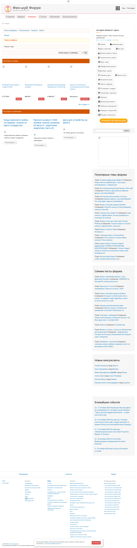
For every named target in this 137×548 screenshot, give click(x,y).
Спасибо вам (120, 325)
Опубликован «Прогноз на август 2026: (109, 289)
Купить (19, 99)
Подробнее (85, 99)
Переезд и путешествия (76, 528)
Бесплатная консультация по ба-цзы (113, 196)
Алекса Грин (99, 376)
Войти (3, 480)
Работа (102, 325)
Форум (7, 23)
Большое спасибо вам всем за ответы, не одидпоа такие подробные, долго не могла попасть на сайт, (111, 298)
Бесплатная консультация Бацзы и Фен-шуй (116, 188)
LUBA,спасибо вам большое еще (107, 259)
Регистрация (131, 8)
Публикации (23, 474)
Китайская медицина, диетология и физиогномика (82, 518)
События (68, 474)
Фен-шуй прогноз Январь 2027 (112, 496)
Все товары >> (84, 104)
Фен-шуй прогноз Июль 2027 (112, 509)
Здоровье (72, 513)
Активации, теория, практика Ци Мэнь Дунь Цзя (82, 502)
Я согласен (96, 542)
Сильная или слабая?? (108, 213)
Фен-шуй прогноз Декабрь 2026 (113, 494)
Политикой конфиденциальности (53, 543)
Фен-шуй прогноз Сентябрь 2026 (113, 487)
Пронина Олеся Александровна (107, 383)
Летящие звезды (74, 522)
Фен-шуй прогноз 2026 (109, 483)
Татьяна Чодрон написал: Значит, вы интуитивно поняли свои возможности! (112, 250)
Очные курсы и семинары (76, 496)
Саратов (126, 383)
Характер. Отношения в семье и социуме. (81, 536)
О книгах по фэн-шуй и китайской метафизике (82, 492)
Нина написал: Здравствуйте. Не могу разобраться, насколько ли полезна (113, 215)
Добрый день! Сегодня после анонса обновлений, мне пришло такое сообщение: (113, 334)
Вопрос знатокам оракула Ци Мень (113, 205)
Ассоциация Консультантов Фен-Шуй (56, 485)
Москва (115, 369)
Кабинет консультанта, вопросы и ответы (80, 487)
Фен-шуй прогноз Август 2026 (112, 485)
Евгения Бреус (100, 379)
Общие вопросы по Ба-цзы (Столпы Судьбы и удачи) (83, 494)
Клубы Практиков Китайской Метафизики (80, 520)
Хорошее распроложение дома (111, 305)
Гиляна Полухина (101, 366)
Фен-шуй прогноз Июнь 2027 (112, 507)
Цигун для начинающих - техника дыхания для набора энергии (79, 87)
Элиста (115, 366)
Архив (71, 505)
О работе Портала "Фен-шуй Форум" (79, 526)
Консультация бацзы (107, 256)
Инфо (49, 481)
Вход (123, 8)
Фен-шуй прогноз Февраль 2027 (113, 498)
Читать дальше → (10, 142)
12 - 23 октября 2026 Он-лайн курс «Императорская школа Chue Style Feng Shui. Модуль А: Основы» (112, 432)
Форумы (27, 489)
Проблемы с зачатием (108, 342)
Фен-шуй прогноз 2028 (109, 513)
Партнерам (30, 498)
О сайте (49, 483)
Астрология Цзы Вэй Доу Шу (77, 507)
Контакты (49, 489)
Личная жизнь (73, 524)
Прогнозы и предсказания (76, 498)
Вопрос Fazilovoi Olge (108, 229)
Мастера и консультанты (76, 489)
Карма (49, 498)
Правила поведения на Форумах (55, 506)
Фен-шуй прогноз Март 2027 (112, 500)
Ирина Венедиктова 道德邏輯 (105, 372)
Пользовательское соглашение (55, 500)
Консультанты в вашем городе (32, 487)
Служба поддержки (14, 543)
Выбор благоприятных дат (76, 483)
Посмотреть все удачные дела (113, 120)
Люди (26, 496)
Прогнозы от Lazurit (107, 286)
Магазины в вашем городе (31, 485)
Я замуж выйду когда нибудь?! (111, 180)
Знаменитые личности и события (78, 515)
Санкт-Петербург (115, 376)
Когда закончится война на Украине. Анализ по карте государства (16, 123)
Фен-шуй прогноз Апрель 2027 (112, 502)
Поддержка (50, 495)
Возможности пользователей (54, 487)
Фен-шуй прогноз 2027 (109, 511)
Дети (71, 511)
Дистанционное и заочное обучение (79, 485)
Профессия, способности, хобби (78, 534)
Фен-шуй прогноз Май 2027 (112, 505)
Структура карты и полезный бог (112, 235)
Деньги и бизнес (74, 509)
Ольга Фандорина (101, 369)
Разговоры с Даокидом (108, 315)
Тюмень (114, 379)
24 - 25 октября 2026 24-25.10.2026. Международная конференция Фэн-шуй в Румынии (110, 441)
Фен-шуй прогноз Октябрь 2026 (113, 489)
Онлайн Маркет (29, 483)
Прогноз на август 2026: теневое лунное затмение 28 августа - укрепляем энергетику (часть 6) (46, 124)
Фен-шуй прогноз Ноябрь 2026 (112, 492)
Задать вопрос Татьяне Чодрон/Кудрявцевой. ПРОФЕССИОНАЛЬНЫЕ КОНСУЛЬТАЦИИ (109, 246)
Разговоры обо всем (75, 500)
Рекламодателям (29, 500)
